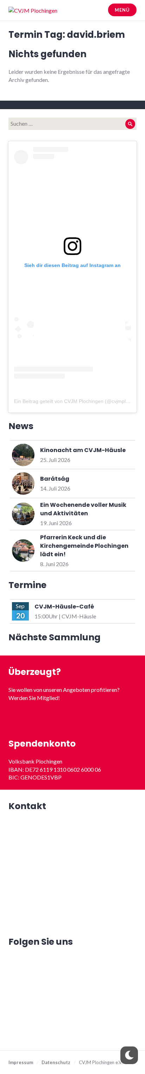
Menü (122, 10)
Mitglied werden (72, 718)
